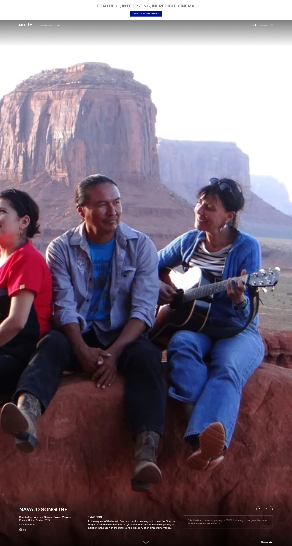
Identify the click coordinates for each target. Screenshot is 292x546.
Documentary (26, 524)
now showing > (210, 523)
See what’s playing (146, 13)
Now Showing (50, 25)
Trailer (266, 508)
